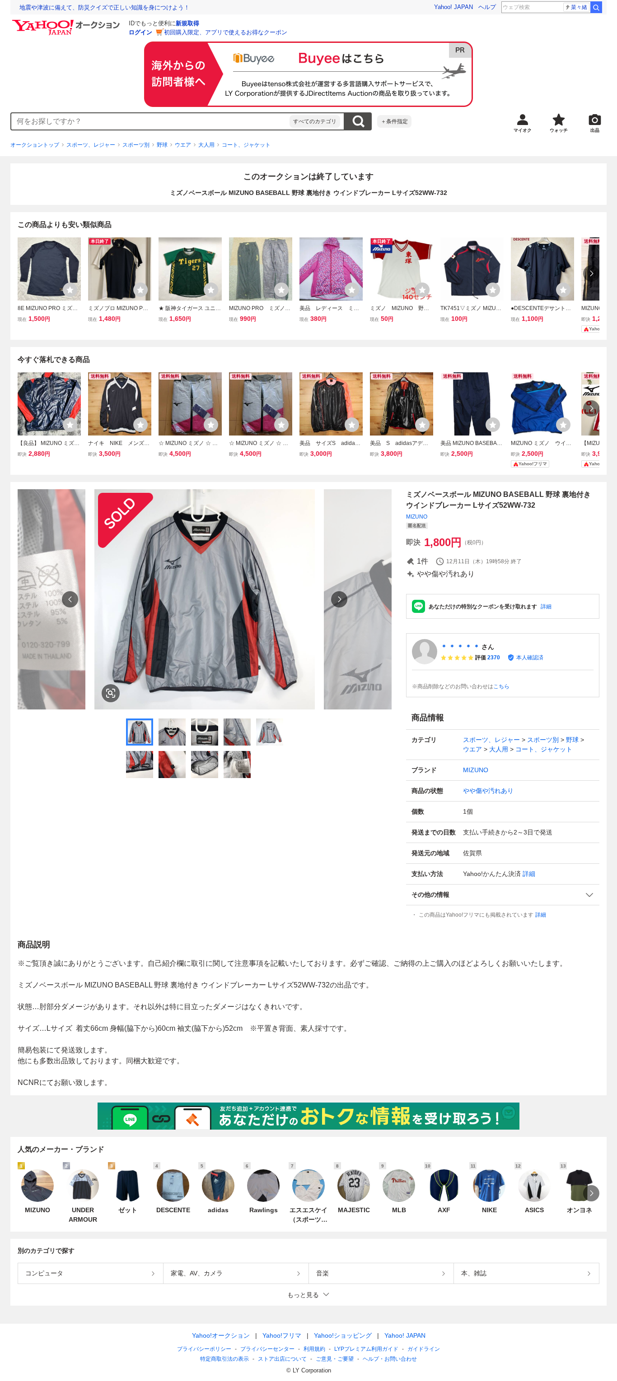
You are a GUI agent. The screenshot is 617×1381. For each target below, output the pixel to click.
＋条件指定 (394, 121)
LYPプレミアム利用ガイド (366, 1349)
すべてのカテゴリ (315, 121)
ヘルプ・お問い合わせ (390, 1359)
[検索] (596, 7)
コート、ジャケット (246, 145)
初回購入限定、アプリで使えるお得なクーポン (225, 32)
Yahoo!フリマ (281, 1335)
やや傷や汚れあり (488, 790)
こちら (501, 686)
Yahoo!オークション (221, 1335)
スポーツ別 (136, 145)
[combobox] (150, 121)
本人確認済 (529, 657)
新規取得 (187, 23)
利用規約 (314, 1349)
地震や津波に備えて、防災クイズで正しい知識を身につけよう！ (104, 7)
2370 (493, 657)
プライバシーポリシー (204, 1349)
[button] (502, 895)
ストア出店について (282, 1359)
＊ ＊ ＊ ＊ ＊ (460, 646)
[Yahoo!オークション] (67, 22)
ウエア (183, 145)
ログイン (140, 32)
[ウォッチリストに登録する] (70, 290)
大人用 (206, 145)
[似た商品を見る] (111, 693)
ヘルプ (487, 7)
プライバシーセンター (267, 1349)
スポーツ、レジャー (90, 145)
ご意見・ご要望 (335, 1359)
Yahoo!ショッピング (343, 1335)
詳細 (546, 606)
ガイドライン (423, 1349)
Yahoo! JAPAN (453, 7)
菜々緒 (579, 7)
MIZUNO (416, 517)
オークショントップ (34, 145)
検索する (358, 121)
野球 (162, 145)
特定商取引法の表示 (224, 1359)
